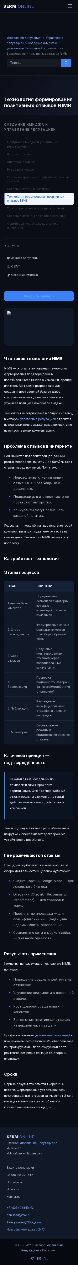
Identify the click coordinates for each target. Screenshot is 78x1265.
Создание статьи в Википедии (29, 189)
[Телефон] (46, 1258)
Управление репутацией (24, 37)
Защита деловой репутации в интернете (64, 33)
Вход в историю (19, 154)
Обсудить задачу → (39, 296)
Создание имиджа (24, 274)
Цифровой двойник (21, 162)
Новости (13, 1189)
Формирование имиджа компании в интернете (32, 225)
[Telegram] (32, 1258)
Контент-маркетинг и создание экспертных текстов (39, 179)
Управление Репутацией (37, 1143)
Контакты (13, 1196)
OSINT (61, 54)
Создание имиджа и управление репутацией (65, 71)
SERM (21, 1137)
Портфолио (15, 1182)
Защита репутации (24, 258)
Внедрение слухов (21, 169)
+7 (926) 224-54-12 (20, 1207)
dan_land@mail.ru (18, 1215)
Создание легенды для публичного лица (36, 216)
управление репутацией (38, 419)
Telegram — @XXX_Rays (24, 1222)
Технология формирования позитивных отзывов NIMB (35, 199)
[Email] (39, 1258)
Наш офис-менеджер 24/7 (26, 1229)
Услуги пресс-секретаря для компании (35, 208)
